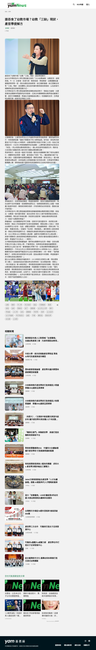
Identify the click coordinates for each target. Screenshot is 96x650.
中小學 (19, 305)
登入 (88, 4)
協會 (13, 308)
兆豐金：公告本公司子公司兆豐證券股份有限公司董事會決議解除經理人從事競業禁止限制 (13, 594)
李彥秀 (36, 312)
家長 (22, 312)
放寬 (7, 308)
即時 (10, 11)
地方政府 (28, 305)
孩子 (26, 308)
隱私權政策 (68, 645)
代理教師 (42, 305)
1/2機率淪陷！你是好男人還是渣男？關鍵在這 (13, 614)
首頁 (6, 11)
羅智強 (40, 315)
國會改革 (48, 315)
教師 (13, 305)
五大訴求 (50, 312)
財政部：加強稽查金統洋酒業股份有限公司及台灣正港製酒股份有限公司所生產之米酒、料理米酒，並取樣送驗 (50, 594)
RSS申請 (80, 4)
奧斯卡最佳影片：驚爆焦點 (31, 594)
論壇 (27, 315)
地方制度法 (20, 315)
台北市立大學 (42, 308)
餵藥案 (28, 312)
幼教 (7, 305)
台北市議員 (9, 315)
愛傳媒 (7, 28)
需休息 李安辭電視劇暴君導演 (31, 614)
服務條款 (58, 645)
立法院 (15, 319)
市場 (33, 315)
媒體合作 (87, 645)
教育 (49, 305)
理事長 (19, 308)
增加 (34, 305)
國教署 (32, 308)
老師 (42, 312)
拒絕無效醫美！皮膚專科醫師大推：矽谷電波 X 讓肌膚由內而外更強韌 (50, 614)
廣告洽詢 (78, 645)
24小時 (15, 312)
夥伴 (51, 308)
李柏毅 (8, 312)
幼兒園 (8, 319)
